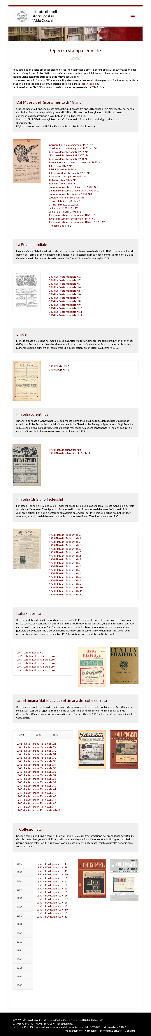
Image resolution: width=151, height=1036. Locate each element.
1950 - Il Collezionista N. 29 (52, 906)
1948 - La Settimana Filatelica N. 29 (36, 747)
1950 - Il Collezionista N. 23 (52, 884)
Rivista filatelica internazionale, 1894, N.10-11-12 (77, 222)
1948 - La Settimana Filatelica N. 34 (36, 764)
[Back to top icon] (132, 1028)
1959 (19, 924)
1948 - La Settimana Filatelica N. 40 (36, 785)
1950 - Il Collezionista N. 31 (52, 913)
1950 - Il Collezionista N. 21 (52, 877)
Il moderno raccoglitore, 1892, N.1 (68, 176)
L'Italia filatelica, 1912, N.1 (63, 204)
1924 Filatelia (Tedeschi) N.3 (65, 562)
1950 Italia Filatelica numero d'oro (35, 670)
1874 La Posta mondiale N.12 (65, 315)
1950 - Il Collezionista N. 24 (52, 888)
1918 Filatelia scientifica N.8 (65, 449)
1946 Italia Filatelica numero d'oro (35, 656)
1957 (19, 915)
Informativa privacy (111, 1030)
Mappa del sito (73, 1030)
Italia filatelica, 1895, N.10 (63, 179)
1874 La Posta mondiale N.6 (65, 294)
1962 (19, 941)
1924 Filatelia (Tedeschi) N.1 (65, 555)
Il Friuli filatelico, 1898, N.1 (64, 169)
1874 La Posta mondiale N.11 (65, 311)
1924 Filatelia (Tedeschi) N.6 (65, 573)
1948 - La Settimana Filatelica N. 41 (36, 789)
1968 (19, 985)
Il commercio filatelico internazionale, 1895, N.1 (76, 162)
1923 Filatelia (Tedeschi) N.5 (65, 541)
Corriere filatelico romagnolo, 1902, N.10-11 (74, 148)
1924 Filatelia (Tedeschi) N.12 (66, 594)
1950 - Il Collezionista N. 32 (52, 916)
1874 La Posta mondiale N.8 (65, 301)
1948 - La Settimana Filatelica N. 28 (36, 743)
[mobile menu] (132, 16)
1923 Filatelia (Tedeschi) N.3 (65, 534)
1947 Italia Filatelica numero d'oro (35, 659)
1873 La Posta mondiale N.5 (65, 290)
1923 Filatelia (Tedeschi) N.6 (65, 545)
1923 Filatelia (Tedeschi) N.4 (65, 538)
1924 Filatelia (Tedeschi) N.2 (65, 559)
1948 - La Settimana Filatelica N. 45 (36, 803)
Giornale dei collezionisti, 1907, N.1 (69, 151)
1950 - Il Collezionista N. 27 (52, 899)
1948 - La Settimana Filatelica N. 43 (36, 796)
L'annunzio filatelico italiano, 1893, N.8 (70, 194)
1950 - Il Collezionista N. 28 (52, 902)
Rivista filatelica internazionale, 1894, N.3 (72, 218)
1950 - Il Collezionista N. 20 (52, 874)
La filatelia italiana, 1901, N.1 (65, 211)
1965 (19, 959)
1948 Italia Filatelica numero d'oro (35, 663)
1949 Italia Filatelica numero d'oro (35, 666)
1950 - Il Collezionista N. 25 (52, 892)
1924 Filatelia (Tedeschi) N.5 (65, 569)
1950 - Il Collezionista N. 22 (52, 881)
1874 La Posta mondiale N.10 (65, 308)
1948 (21, 734)
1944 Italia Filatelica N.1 (29, 652)
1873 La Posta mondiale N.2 (65, 280)
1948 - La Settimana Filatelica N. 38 (36, 778)
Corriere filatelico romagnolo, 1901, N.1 (71, 144)
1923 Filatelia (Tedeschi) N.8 (65, 552)
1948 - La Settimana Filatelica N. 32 (36, 757)
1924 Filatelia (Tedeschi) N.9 (65, 583)
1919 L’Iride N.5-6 (59, 366)
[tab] (21, 735)
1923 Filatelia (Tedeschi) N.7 (65, 548)
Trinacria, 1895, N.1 (60, 225)
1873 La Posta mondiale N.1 (65, 276)
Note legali (91, 1030)
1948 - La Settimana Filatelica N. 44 (36, 799)
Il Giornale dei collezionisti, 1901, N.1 (70, 172)
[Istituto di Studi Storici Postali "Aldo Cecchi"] (39, 16)
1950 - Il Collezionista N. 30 (52, 909)
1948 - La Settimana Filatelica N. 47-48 (38, 810)
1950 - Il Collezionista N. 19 (52, 870)
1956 (19, 907)
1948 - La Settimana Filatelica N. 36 (36, 771)
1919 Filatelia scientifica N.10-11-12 (69, 453)
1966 (19, 967)
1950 (55, 734)
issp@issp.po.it (89, 83)
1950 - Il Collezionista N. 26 (52, 895)
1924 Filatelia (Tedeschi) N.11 (66, 590)
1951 (19, 872)
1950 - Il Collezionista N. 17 (52, 863)
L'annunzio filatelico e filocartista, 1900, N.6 (73, 186)
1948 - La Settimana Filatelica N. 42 (36, 792)
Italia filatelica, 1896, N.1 (63, 183)
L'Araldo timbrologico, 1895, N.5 (67, 197)
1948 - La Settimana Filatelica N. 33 (36, 761)
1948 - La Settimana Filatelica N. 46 (36, 806)
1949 (38, 734)
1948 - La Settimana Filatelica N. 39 (36, 782)
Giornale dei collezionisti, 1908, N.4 (69, 158)
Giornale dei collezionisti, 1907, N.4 (69, 155)
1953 (19, 880)
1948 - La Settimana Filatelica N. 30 (36, 750)
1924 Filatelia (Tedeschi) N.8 (65, 580)
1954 (19, 889)
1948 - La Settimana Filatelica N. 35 (36, 768)
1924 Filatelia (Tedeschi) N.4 (65, 566)
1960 (19, 933)
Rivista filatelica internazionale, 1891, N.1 (72, 215)
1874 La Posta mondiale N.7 (65, 297)
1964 (19, 950)
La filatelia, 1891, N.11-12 (63, 208)
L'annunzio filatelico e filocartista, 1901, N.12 (74, 190)
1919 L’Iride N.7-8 (59, 369)
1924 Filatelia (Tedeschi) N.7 (65, 576)
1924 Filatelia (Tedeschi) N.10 (66, 587)
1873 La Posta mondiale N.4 (65, 287)
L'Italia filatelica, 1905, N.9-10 (65, 201)
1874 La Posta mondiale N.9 (65, 304)
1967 (19, 976)
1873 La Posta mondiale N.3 (65, 283)
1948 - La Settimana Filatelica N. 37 (36, 775)
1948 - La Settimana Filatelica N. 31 (36, 754)
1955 (19, 898)
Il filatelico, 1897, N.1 (61, 165)
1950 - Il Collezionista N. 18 (52, 867)
